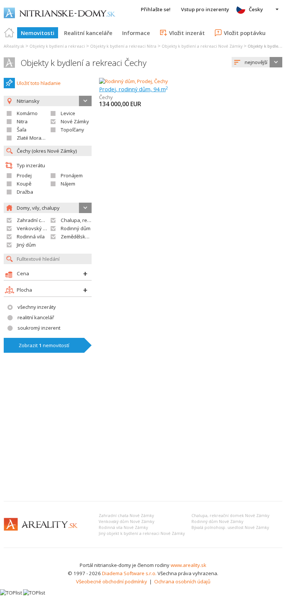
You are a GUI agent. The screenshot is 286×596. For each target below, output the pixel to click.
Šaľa (21, 129)
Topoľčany (72, 129)
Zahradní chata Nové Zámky (126, 515)
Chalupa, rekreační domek (91, 220)
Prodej (24, 175)
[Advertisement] (143, 439)
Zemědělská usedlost (85, 236)
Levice (68, 113)
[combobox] (257, 62)
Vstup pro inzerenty (205, 9)
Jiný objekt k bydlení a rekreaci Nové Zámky (142, 533)
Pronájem (72, 175)
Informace (136, 33)
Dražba (25, 191)
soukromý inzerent (39, 327)
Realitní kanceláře (88, 33)
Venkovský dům (35, 228)
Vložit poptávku (245, 33)
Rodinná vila (31, 236)
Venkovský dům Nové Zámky (126, 521)
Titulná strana (9, 32)
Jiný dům (26, 244)
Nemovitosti (37, 33)
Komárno (27, 113)
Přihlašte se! (156, 9)
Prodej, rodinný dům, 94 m (133, 89)
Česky (256, 9)
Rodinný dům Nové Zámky (217, 521)
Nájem (68, 183)
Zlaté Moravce (33, 137)
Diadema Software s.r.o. (129, 573)
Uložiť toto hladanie (39, 83)
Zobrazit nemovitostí (44, 345)
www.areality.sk (188, 565)
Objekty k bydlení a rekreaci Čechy (83, 63)
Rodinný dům (75, 228)
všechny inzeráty (37, 307)
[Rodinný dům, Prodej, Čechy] (133, 81)
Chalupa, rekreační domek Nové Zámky (230, 515)
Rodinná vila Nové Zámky (123, 527)
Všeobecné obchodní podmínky (111, 581)
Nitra (22, 121)
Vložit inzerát (187, 33)
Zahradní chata (34, 220)
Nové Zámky (75, 121)
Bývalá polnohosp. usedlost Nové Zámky (230, 527)
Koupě (24, 183)
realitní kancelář (36, 317)
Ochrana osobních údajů (182, 581)
